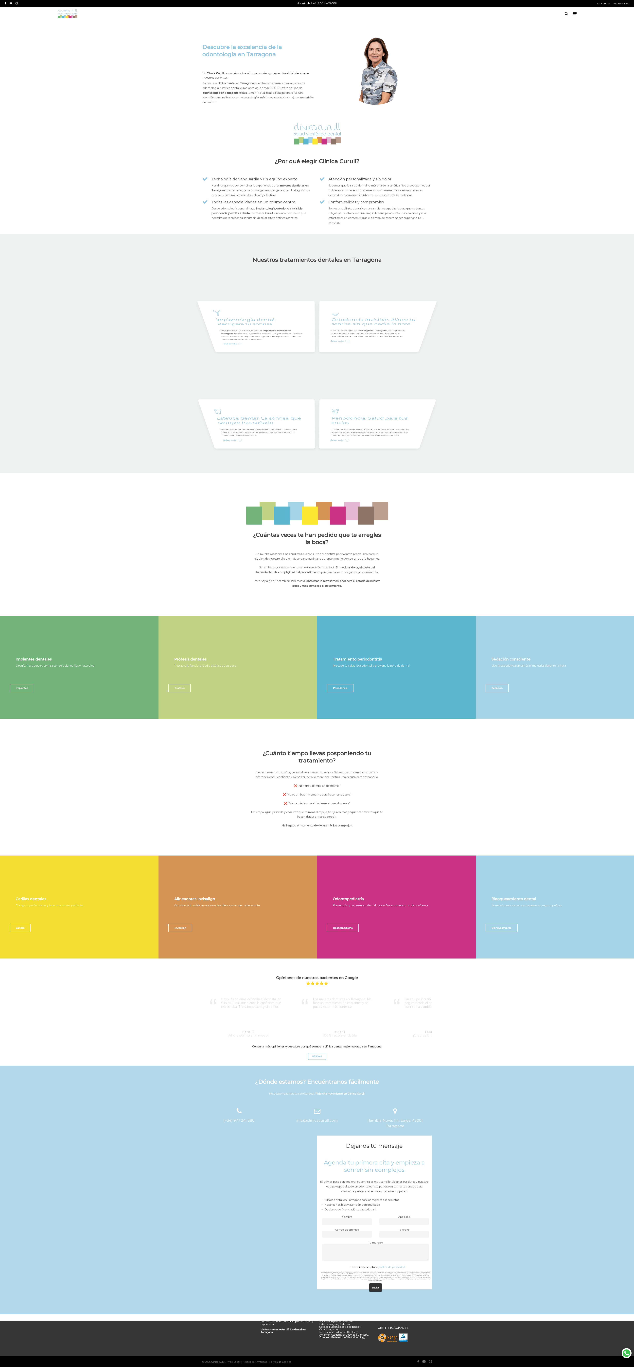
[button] (575, 13)
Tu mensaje (375, 1242)
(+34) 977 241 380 (239, 1120)
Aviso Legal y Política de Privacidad (247, 1361)
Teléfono (404, 1229)
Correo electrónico (347, 1229)
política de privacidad (391, 1267)
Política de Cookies (280, 1361)
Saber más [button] (230, 344)
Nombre (347, 1216)
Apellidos (404, 1216)
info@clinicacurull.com (317, 1120)
